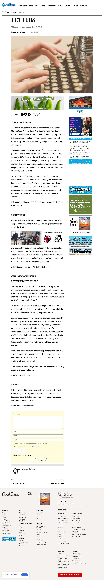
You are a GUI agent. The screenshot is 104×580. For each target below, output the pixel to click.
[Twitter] (25, 114)
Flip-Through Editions (41, 542)
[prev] (3, 12)
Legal (59, 556)
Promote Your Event (41, 531)
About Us (4, 517)
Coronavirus (22, 514)
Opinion (21, 543)
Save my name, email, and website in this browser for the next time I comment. (31, 443)
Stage (20, 535)
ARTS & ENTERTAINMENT (25, 523)
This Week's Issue (40, 539)
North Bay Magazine (62, 541)
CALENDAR (39, 523)
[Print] (38, 114)
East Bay (60, 536)
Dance (20, 527)
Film (20, 529)
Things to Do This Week (41, 532)
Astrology (21, 540)
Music (20, 532)
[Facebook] (22, 114)
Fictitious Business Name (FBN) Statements (64, 562)
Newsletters (4, 512)
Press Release (5, 522)
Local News (22, 519)
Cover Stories (22, 520)
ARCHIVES (30, 493)
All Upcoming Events (41, 526)
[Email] (34, 114)
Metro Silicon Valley (62, 520)
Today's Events (39, 527)
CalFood (24, 455)
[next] (5, 12)
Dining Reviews (40, 512)
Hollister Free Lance (76, 520)
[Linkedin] (29, 114)
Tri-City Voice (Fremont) (77, 536)
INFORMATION (5, 510)
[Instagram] (62, 501)
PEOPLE (38, 518)
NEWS (20, 510)
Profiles (38, 521)
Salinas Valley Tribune (77, 532)
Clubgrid (38, 534)
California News (23, 512)
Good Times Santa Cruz (63, 518)
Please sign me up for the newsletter (22, 446)
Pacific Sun (60, 525)
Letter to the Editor (6, 520)
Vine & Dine (39, 516)
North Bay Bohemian (62, 522)
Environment (22, 516)
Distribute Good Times (7, 530)
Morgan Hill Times (76, 527)
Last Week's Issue (40, 541)
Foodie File (38, 514)
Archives (4, 527)
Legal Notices (61, 560)
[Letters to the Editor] (16, 471)
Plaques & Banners (6, 533)
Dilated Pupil (60, 534)
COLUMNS (21, 538)
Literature (21, 530)
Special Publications (41, 544)
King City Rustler (76, 522)
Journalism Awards (76, 556)
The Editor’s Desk (19, 483)
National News (22, 517)
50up (59, 529)
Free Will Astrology (26, 12)
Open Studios (61, 538)
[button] (101, 5)
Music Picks (22, 534)
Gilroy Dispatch (75, 516)
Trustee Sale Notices (62, 567)
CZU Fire (29, 455)
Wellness (21, 545)
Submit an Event (40, 529)
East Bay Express (62, 516)
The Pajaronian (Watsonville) (79, 534)
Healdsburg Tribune (76, 518)
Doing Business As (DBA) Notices (63, 565)
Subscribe (4, 514)
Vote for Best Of (5, 532)
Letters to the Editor (19, 32)
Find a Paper (5, 528)
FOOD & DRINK (40, 510)
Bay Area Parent (61, 532)
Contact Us (4, 519)
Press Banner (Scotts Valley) (78, 529)
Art (20, 526)
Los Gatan (74, 525)
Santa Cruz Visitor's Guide (64, 543)
